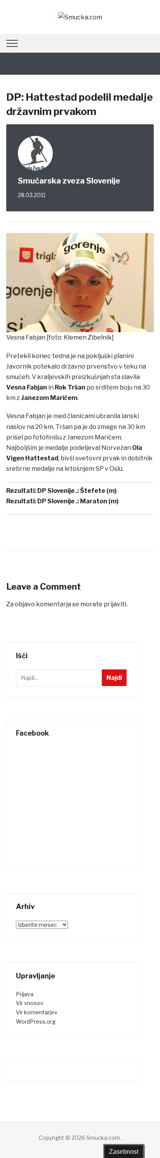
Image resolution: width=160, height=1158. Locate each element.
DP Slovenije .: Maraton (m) (77, 501)
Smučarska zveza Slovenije (69, 180)
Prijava (24, 994)
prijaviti (115, 604)
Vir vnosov (29, 1003)
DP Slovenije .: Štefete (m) (77, 490)
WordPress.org (36, 1021)
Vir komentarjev (36, 1012)
